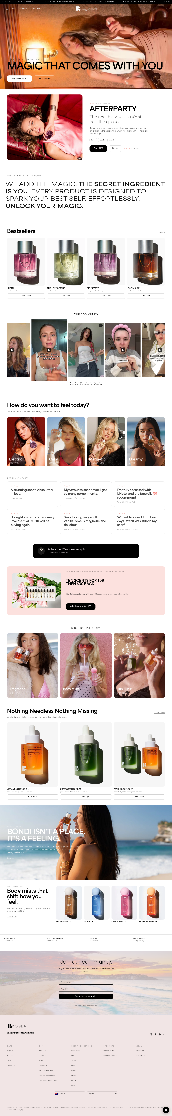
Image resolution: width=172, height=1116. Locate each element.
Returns (10, 1055)
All (13, 8)
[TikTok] (164, 1034)
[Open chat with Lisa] (166, 1110)
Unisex (73, 1070)
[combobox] (69, 1093)
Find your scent (44, 78)
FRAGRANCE (24, 8)
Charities (42, 1055)
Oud (73, 1065)
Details (115, 148)
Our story (10, 858)
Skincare (36, 8)
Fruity (73, 1075)
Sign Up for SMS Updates (48, 1080)
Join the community (86, 996)
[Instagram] (151, 1034)
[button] (7, 8)
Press (41, 1060)
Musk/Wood (75, 1050)
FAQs (9, 1060)
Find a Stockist (108, 1050)
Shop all (162, 232)
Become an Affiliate (46, 1070)
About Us (42, 1050)
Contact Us (11, 1065)
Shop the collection (19, 78)
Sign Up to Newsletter (47, 1075)
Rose (73, 1085)
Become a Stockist (110, 1055)
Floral (73, 1055)
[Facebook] (155, 1034)
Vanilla (73, 1060)
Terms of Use (140, 1050)
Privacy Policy (141, 1055)
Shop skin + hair (159, 712)
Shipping (10, 1050)
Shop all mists (12, 916)
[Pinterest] (159, 1034)
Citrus (73, 1080)
